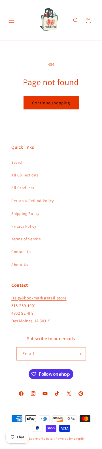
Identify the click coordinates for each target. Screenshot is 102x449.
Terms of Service (26, 238)
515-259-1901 (23, 305)
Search (17, 162)
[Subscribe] (79, 354)
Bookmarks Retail (42, 439)
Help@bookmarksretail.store (39, 298)
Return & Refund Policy (32, 200)
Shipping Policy (25, 213)
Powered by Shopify (70, 439)
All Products (22, 187)
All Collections (24, 175)
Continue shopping (51, 102)
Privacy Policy (23, 226)
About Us (19, 264)
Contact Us (21, 251)
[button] (11, 20)
